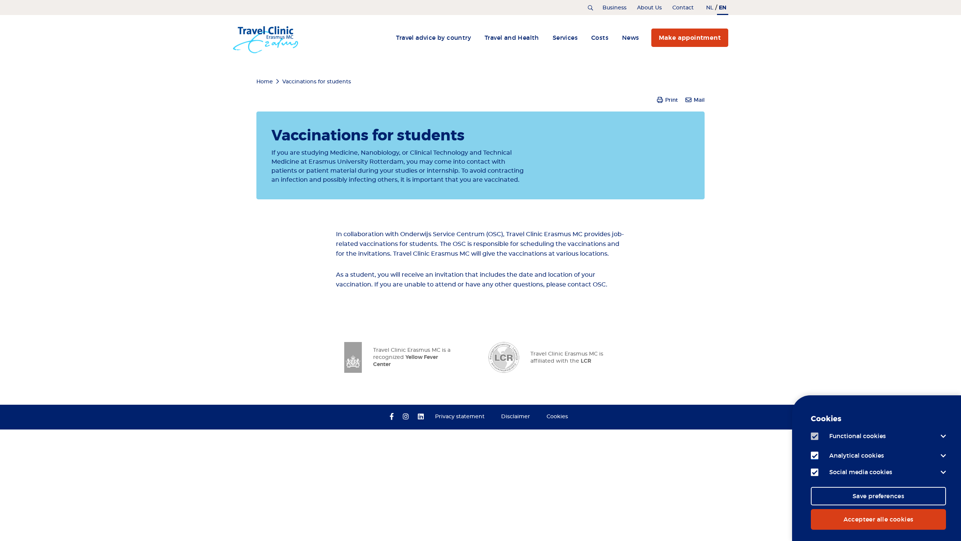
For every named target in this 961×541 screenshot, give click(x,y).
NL (709, 8)
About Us (649, 8)
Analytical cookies (856, 455)
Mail (699, 99)
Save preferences (878, 496)
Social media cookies (860, 472)
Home (264, 81)
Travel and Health (512, 37)
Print (671, 99)
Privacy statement (460, 416)
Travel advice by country (433, 37)
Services (565, 37)
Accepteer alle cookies (879, 519)
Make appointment (690, 38)
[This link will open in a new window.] (392, 417)
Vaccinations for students (316, 81)
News (630, 37)
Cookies (557, 416)
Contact (683, 8)
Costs (600, 37)
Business (615, 8)
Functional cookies (857, 436)
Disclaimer (515, 416)
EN (722, 7)
